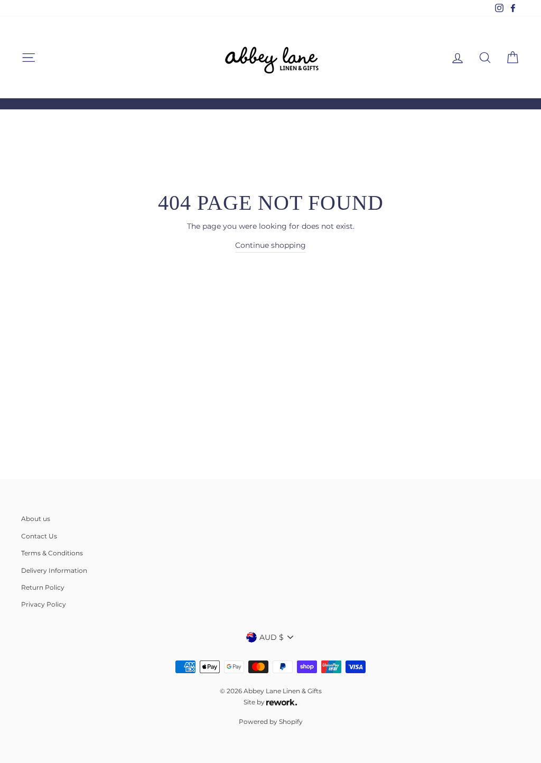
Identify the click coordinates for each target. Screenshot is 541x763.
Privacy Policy (43, 604)
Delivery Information (54, 570)
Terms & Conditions (52, 553)
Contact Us (39, 536)
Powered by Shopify (271, 721)
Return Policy (42, 587)
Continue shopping (270, 245)
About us (35, 519)
